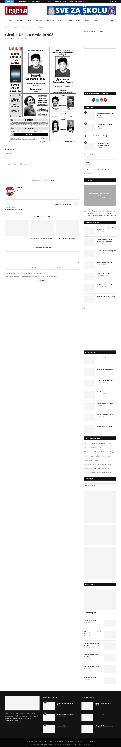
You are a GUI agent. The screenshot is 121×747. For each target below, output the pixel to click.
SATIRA (78, 20)
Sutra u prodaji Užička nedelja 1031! (101, 456)
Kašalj (97, 460)
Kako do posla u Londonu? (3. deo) (92, 633)
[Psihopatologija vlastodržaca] (87, 729)
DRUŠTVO (20, 20)
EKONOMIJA (50, 20)
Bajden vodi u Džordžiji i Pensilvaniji (95, 136)
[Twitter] (108, 1)
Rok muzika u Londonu (91, 666)
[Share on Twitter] (49, 180)
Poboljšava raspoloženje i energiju (100, 472)
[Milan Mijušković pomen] (67, 228)
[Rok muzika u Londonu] (110, 669)
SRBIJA (60, 20)
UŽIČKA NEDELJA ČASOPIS (81, 1)
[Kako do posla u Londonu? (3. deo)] (110, 635)
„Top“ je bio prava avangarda (106, 251)
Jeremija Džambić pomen (105, 415)
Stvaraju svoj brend (103, 273)
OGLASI (71, 1)
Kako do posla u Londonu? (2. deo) (92, 644)
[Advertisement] (100, 75)
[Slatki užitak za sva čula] (89, 288)
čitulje (8, 164)
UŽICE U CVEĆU (70, 741)
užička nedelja (23, 164)
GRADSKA (9, 20)
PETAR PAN (29, 741)
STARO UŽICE (58, 741)
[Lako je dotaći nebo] (110, 623)
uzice (14, 164)
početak (7, 27)
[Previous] (16, 1)
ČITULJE (24, 27)
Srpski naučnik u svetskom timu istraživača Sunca (98, 171)
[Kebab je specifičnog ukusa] (89, 299)
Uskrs (85, 452)
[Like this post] (46, 180)
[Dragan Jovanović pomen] (89, 406)
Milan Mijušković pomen (67, 238)
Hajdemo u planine (90, 677)
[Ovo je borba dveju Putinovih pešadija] (89, 146)
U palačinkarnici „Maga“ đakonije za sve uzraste (105, 240)
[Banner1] (100, 507)
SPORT (87, 20)
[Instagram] (110, 1)
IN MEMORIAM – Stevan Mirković (101, 444)
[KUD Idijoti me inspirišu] (89, 265)
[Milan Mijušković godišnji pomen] (42, 228)
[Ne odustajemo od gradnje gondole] (89, 116)
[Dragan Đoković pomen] (89, 429)
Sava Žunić (100, 392)
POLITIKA (29, 20)
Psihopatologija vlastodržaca (104, 726)
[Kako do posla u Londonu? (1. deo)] (110, 657)
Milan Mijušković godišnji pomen (42, 238)
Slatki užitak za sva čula (104, 285)
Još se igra (87, 162)
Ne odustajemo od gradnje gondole (105, 114)
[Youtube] (112, 1)
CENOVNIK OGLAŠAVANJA (60, 1)
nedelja (13, 38)
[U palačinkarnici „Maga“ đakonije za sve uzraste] (89, 242)
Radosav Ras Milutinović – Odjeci (29, 1)
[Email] (115, 1)
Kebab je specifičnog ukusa (106, 296)
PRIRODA (38, 741)
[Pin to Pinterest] (51, 180)
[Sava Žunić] (89, 395)
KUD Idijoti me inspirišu (104, 262)
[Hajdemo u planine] (110, 680)
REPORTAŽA (48, 741)
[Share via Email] (53, 180)
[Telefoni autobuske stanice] (49, 717)
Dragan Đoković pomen (104, 426)
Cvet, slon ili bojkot (63, 726)
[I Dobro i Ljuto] (100, 599)
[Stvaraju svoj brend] (89, 276)
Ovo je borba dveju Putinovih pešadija (103, 144)
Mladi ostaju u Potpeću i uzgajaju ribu (105, 229)
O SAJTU (50, 1)
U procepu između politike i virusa (100, 464)
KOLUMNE (39, 20)
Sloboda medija (89, 155)
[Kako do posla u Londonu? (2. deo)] (110, 646)
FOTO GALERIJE (90, 741)
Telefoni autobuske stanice (65, 714)
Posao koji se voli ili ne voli (100, 468)
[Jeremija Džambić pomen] (89, 417)
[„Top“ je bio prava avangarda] (89, 253)
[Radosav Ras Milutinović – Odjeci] (87, 706)
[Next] (18, 1)
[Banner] (100, 563)
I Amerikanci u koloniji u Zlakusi (105, 125)
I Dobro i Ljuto (90, 612)
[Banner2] (100, 535)
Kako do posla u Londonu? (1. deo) (92, 655)
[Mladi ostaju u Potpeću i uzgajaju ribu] (89, 231)
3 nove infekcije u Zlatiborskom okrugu (102, 452)
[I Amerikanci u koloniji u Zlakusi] (89, 127)
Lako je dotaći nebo (90, 620)
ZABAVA (80, 741)
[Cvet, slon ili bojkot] (49, 729)
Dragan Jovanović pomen (105, 403)
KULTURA (69, 20)
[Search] (115, 21)
